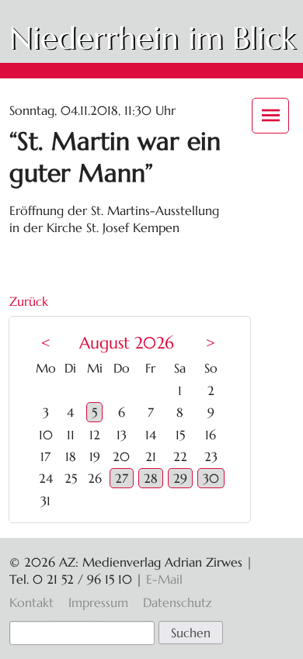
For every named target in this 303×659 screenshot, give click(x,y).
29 (180, 478)
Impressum (98, 602)
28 (151, 478)
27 (121, 478)
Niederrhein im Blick (152, 38)
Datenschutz (177, 602)
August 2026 (126, 343)
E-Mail (164, 579)
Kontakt (31, 602)
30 (211, 478)
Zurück (28, 301)
